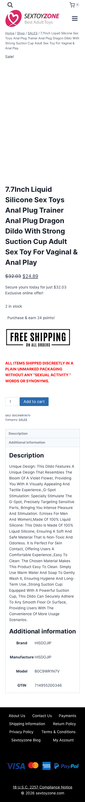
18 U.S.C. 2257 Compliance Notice (42, 787)
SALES (23, 419)
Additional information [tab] (27, 442)
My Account (63, 740)
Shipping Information (27, 724)
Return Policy (64, 724)
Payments (67, 716)
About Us (17, 716)
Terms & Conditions (58, 732)
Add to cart (34, 401)
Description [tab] (18, 433)
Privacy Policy (21, 732)
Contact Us (42, 716)
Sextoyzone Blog (26, 740)
